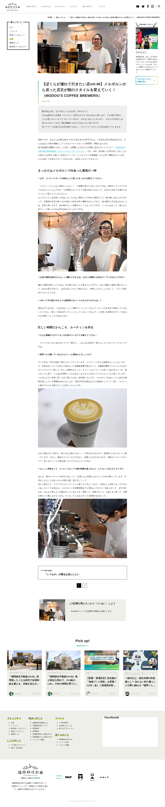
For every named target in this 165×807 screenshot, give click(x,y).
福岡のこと (14, 43)
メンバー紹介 (64, 742)
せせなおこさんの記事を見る (146, 80)
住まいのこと (32, 6)
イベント (73, 6)
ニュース (101, 6)
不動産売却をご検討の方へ (42, 734)
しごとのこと (46, 6)
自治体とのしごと (65, 726)
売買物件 (16, 673)
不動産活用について (40, 726)
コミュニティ (60, 6)
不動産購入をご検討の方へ (42, 737)
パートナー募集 (38, 740)
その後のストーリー (18, 745)
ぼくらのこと (88, 6)
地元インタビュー (17, 35)
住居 (10, 673)
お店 (11, 39)
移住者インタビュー (18, 47)
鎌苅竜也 (18, 693)
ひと (11, 27)
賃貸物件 (35, 728)
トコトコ (13, 31)
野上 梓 (94, 693)
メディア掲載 (64, 745)
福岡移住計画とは (65, 739)
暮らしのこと (146, 673)
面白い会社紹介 (17, 748)
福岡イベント (91, 673)
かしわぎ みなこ (136, 693)
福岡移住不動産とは (40, 723)
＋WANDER (63, 723)
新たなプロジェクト (66, 728)
